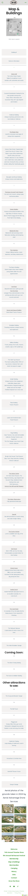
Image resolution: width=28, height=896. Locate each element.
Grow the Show (14, 881)
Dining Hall (14, 74)
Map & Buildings (14, 862)
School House (14, 568)
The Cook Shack (14, 609)
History (14, 871)
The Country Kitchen (14, 531)
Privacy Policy (18, 892)
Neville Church (14, 589)
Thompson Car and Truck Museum (14, 192)
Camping (14, 868)
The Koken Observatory (14, 499)
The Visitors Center (14, 473)
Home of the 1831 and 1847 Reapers (14, 486)
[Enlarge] (21, 18)
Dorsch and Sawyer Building (14, 310)
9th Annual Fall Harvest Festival (14, 856)
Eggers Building (14, 209)
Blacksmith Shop (14, 230)
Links (14, 875)
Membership (14, 859)
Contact (14, 878)
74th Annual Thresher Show (14, 852)
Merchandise (14, 865)
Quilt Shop (14, 286)
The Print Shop (14, 291)
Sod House (14, 548)
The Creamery (14, 250)
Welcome (14, 849)
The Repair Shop (14, 132)
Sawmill (14, 514)
